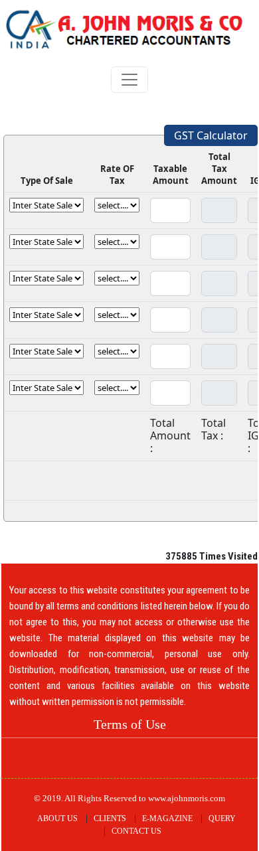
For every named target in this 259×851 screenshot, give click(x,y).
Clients (110, 818)
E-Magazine (167, 818)
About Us (57, 818)
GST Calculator (211, 135)
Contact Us (136, 831)
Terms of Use (130, 724)
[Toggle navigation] (129, 79)
